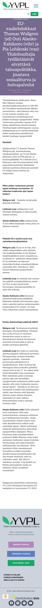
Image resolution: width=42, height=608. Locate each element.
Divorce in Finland (12, 575)
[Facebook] (11, 603)
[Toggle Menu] (36, 5)
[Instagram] (18, 603)
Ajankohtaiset (21, 19)
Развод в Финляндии (13, 577)
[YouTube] (30, 603)
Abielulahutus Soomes (14, 580)
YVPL (18, 90)
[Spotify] (24, 603)
